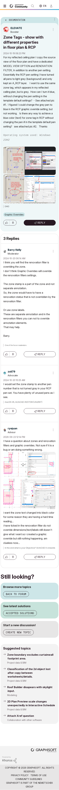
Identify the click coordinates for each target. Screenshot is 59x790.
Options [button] (54, 19)
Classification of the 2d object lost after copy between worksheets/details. (29, 672)
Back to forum (16, 594)
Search (32, 6)
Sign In (52, 6)
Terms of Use (39, 775)
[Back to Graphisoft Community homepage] (19, 5)
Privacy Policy (19, 775)
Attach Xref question (20, 715)
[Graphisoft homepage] (44, 750)
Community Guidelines (28, 779)
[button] (6, 222)
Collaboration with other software (24, 720)
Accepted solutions (20, 613)
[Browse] (5, 6)
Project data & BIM (16, 662)
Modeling (12, 695)
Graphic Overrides (14, 214)
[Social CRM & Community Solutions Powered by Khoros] (9, 759)
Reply (41, 222)
